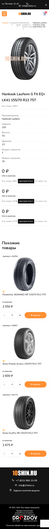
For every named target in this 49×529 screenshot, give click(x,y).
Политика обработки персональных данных (24, 525)
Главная (5, 23)
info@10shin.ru (29, 6)
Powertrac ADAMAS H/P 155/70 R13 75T (24, 294)
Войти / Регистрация (46, 5)
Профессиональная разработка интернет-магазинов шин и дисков (24, 513)
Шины (13, 23)
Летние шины (19, 24)
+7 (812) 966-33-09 (27, 4)
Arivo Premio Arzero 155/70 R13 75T (22, 363)
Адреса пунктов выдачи (26, 490)
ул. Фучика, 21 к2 (10, 3)
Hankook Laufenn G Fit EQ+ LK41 (27, 25)
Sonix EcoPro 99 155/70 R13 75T (20, 433)
